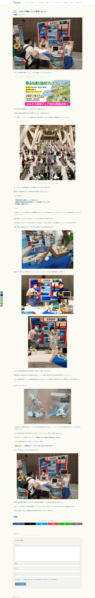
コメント (17, 545)
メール (17, 568)
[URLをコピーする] (76, 524)
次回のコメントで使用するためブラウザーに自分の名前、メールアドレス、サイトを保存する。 (37, 579)
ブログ (15, 14)
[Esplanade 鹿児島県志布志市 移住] (17, 2)
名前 (16, 563)
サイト (16, 574)
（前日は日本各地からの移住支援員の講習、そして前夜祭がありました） (32, 76)
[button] (18, 524)
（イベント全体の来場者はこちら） (23, 121)
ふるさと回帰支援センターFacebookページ (47, 183)
